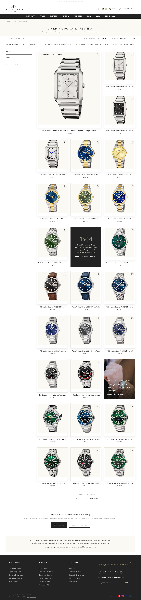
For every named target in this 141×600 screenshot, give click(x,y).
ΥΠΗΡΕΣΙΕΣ (78, 16)
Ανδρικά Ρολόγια (44, 582)
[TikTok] (121, 572)
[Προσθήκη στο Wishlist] (98, 54)
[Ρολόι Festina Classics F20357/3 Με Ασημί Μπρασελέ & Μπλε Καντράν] (119, 286)
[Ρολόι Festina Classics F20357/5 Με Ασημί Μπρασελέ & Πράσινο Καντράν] (52, 242)
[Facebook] (100, 572)
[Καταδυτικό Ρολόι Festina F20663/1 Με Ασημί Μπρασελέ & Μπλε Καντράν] (85, 418)
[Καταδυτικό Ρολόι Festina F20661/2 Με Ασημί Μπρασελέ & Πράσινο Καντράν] (52, 462)
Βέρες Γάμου (43, 568)
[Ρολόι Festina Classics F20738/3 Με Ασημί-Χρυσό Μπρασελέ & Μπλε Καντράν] (119, 198)
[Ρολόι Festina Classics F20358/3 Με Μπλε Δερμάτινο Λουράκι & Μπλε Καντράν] (85, 286)
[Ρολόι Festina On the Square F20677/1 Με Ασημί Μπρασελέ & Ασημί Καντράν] (52, 154)
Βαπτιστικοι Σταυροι (45, 575)
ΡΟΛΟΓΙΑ (65, 16)
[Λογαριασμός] (120, 9)
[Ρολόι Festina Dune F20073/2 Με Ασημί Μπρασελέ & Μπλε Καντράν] (119, 330)
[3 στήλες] (19, 38)
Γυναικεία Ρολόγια (45, 585)
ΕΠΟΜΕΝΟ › (94, 498)
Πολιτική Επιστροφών (16, 575)
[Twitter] (105, 572)
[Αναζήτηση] (98, 9)
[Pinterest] (116, 572)
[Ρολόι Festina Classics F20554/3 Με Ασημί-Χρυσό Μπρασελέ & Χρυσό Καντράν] (119, 154)
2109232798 (80, 2)
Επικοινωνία (59, 525)
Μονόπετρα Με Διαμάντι (46, 572)
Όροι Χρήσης (13, 582)
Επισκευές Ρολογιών (75, 572)
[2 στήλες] (16, 38)
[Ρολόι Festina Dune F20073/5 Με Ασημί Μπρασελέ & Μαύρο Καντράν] (52, 374)
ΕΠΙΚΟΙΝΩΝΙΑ (110, 16)
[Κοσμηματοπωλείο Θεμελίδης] (14, 9)
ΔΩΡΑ (89, 16)
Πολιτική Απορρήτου (15, 578)
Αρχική (8, 21)
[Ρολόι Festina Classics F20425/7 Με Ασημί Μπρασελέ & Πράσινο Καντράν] (119, 242)
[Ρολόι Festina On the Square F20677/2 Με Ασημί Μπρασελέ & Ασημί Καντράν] (69, 88)
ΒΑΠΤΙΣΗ (53, 16)
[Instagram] (110, 572)
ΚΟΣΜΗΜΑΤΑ (30, 16)
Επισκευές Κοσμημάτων (76, 575)
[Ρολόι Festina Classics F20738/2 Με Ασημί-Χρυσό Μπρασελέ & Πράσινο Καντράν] (85, 198)
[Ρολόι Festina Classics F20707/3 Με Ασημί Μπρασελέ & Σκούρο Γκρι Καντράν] (85, 330)
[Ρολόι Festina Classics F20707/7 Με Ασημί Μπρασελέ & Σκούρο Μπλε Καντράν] (52, 330)
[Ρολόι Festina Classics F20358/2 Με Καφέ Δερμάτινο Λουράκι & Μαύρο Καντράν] (52, 286)
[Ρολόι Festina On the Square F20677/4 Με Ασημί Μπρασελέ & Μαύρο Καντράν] (119, 110)
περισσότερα (91, 547)
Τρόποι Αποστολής (15, 568)
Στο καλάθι (69, 126)
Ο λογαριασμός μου (129, 9)
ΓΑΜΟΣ (42, 16)
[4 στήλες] (23, 38)
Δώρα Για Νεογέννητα (46, 578)
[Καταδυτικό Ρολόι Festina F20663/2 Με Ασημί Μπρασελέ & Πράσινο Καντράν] (119, 418)
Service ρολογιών (79, 525)
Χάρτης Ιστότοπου (31, 597)
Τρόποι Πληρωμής (15, 572)
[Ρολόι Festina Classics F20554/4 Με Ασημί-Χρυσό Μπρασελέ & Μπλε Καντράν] (52, 198)
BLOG (98, 16)
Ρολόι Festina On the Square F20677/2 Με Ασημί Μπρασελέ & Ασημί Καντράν (69, 131)
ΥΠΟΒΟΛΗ (128, 582)
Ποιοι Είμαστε (73, 568)
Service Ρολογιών (74, 578)
